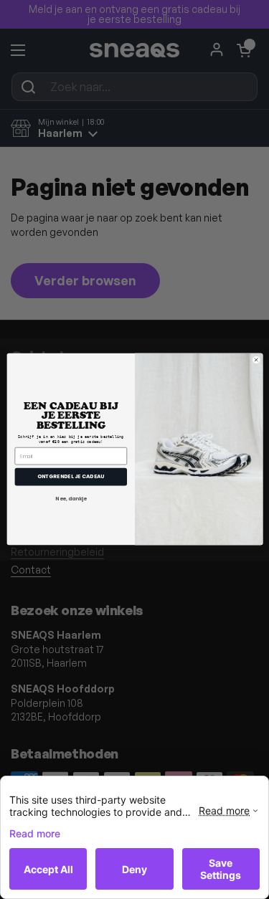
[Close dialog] (256, 360)
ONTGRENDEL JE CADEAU (70, 477)
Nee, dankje (70, 499)
